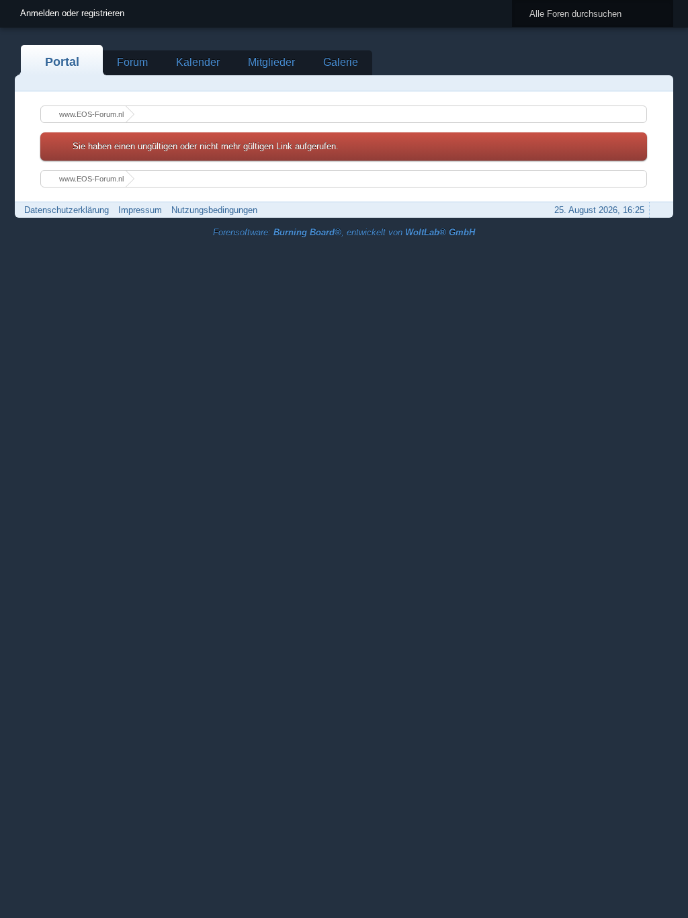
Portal (62, 62)
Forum (132, 62)
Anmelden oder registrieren (72, 13)
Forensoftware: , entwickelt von (344, 232)
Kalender (198, 62)
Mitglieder (271, 62)
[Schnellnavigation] (640, 83)
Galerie (340, 62)
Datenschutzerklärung (66, 210)
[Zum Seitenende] (659, 83)
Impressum (140, 210)
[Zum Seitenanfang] (659, 210)
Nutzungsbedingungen (214, 210)
